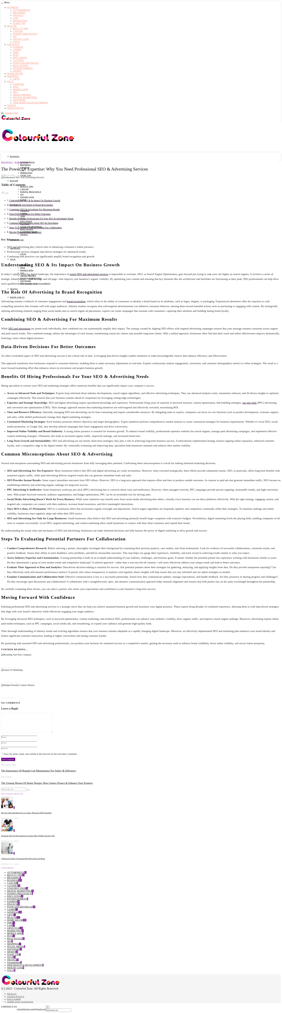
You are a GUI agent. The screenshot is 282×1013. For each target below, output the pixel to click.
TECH (10, 81)
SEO (15, 92)
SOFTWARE (19, 100)
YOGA (16, 42)
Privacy (12, 994)
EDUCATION (20, 57)
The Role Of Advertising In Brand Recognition (31, 205)
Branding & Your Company (19, 661)
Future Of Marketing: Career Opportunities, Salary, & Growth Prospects (48, 676)
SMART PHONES (22, 95)
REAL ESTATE (20, 65)
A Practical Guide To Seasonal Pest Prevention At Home (23, 858)
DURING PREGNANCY (25, 34)
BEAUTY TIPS (20, 28)
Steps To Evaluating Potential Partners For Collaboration (35, 227)
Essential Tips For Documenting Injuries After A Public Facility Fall (28, 836)
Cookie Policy (16, 997)
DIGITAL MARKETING (25, 97)
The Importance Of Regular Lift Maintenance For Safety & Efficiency (38, 770)
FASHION (18, 47)
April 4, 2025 (8, 175)
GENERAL (12, 912)
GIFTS (16, 79)
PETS (16, 55)
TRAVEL (11, 105)
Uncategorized (14, 962)
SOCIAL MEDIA (15, 946)
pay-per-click (249, 402)
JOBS (16, 52)
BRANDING (19, 12)
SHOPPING (13, 76)
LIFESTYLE (13, 44)
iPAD (15, 87)
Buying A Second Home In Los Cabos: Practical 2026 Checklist (26, 813)
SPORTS (17, 71)
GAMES (17, 50)
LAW (15, 18)
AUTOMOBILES (21, 10)
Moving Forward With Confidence (25, 232)
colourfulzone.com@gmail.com (31, 1009)
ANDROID (18, 84)
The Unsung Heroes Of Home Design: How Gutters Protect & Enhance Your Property (47, 783)
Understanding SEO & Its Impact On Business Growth (34, 200)
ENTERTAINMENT (23, 68)
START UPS (19, 23)
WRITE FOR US (15, 108)
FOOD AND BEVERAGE (26, 63)
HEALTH (12, 26)
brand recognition (76, 301)
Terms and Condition (20, 1002)
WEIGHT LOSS (21, 39)
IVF (15, 36)
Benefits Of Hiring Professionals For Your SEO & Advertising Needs (41, 218)
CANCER (18, 31)
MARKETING (20, 20)
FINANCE (18, 15)
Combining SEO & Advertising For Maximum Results (34, 209)
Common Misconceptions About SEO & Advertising (33, 223)
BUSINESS (12, 7)
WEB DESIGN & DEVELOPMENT (30, 103)
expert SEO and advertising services (89, 274)
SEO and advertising (19, 328)
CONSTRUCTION (16, 888)
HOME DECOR (15, 73)
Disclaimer (14, 999)
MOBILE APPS (20, 89)
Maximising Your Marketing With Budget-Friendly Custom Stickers (45, 691)
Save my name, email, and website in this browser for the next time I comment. (40, 754)
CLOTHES (18, 60)
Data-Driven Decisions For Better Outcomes (30, 214)
